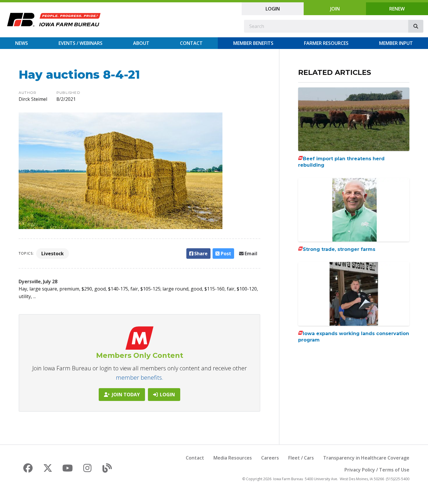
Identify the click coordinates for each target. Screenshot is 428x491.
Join (335, 9)
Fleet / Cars (301, 458)
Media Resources (232, 458)
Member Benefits (253, 43)
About (141, 43)
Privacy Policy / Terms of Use (376, 470)
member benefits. (139, 377)
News (21, 43)
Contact (191, 43)
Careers (270, 458)
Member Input (396, 43)
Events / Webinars (80, 43)
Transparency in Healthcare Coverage (366, 458)
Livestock (52, 253)
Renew (397, 9)
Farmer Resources (326, 43)
